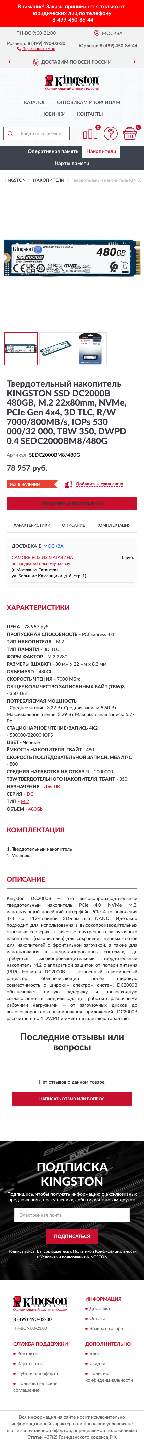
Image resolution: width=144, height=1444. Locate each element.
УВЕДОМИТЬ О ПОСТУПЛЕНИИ (72, 504)
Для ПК (52, 787)
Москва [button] (53, 546)
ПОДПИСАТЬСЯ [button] (72, 1236)
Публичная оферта (37, 1374)
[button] (36, 48)
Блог (94, 1354)
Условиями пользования (63, 1257)
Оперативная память (53, 151)
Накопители (101, 151)
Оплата (97, 1318)
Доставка (99, 1308)
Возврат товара (106, 1328)
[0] (129, 133)
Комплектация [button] (113, 525)
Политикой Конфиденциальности (105, 1251)
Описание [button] (73, 525)
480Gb (35, 809)
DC (30, 794)
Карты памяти (72, 163)
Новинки (53, 114)
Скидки (97, 1364)
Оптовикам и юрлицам (88, 102)
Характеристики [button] (32, 525)
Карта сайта (30, 1364)
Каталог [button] (35, 102)
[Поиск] (10, 133)
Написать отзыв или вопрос (72, 1099)
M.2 (25, 801)
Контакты (90, 114)
